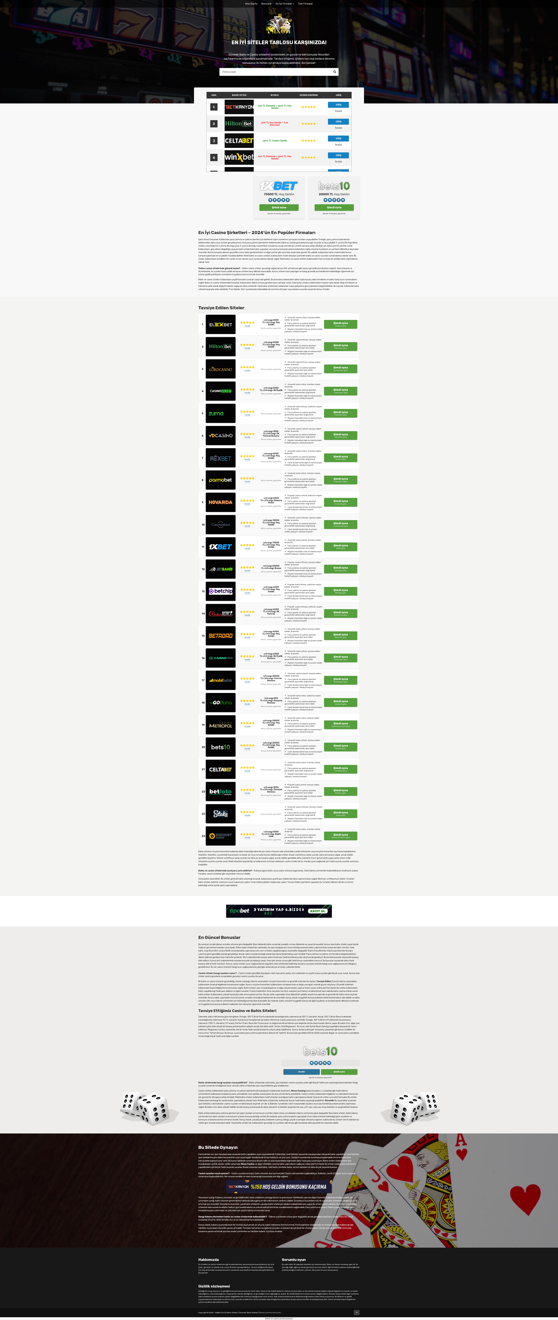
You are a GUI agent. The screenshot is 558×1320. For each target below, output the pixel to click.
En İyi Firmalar (284, 3)
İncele (247, 326)
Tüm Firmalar (305, 3)
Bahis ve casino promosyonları (279, 1319)
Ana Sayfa (251, 3)
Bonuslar (266, 3)
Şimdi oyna (279, 207)
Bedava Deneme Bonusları (270, 1313)
